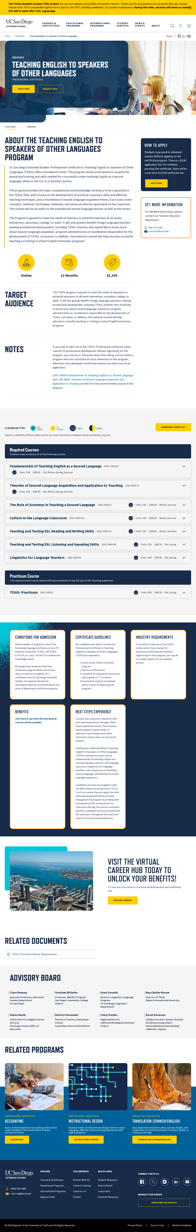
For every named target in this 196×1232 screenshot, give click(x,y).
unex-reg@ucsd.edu (21, 1193)
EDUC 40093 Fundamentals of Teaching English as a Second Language (93, 375)
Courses (31, 126)
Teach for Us (79, 1191)
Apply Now (23, 88)
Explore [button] (45, 1171)
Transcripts (104, 1191)
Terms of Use (157, 1225)
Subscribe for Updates (164, 1202)
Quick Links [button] (105, 1171)
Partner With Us (81, 1180)
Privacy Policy (135, 1225)
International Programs (53, 1191)
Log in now (48, 11)
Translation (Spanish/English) (154, 1139)
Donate (77, 1197)
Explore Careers (122, 900)
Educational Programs (52, 1185)
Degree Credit (47, 1197)
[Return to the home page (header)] (19, 23)
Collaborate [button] (81, 1171)
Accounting (17, 1139)
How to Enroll (105, 1185)
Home (7, 36)
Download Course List (173, 427)
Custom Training (82, 1185)
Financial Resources (108, 1197)
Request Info (50, 88)
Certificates (20, 36)
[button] (98, 469)
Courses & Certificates (51, 1180)
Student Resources (107, 1180)
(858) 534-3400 (18, 1188)
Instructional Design (86, 1139)
